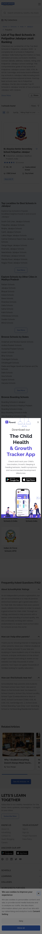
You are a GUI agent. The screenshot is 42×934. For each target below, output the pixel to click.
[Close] (38, 422)
